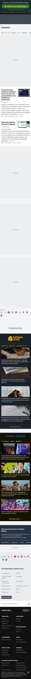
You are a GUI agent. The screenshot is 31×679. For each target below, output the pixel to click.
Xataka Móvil (5, 621)
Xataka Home (15, 339)
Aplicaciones (5, 126)
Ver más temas (6, 597)
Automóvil (4, 102)
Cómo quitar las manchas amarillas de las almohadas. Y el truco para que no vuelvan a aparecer (13, 380)
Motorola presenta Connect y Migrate (8, 123)
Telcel (17, 592)
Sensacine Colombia (21, 667)
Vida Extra (18, 621)
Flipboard (23, 312)
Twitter (1, 312)
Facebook (5, 312)
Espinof (18, 631)
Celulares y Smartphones (5, 582)
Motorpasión (19, 639)
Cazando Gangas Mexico (6, 577)
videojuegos (5, 592)
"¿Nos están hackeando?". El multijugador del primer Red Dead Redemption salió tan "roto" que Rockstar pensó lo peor (14, 494)
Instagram (12, 312)
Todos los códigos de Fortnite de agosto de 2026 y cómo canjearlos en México (15, 512)
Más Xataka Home (14, 426)
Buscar (28, 603)
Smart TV (12, 346)
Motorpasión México (21, 670)
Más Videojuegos (14, 519)
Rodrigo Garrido (10, 116)
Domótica (4, 346)
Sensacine (18, 629)
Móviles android (6, 589)
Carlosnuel (8, 143)
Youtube (8, 312)
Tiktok (1, 315)
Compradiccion (6, 654)
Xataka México (6, 663)
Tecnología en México (22, 586)
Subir (24, 610)
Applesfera (4, 623)
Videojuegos (15, 436)
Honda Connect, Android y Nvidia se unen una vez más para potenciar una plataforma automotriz (8, 95)
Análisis (22, 542)
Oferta (14, 33)
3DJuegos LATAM (20, 663)
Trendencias (5, 650)
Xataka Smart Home (7, 625)
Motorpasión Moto (21, 642)
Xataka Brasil (5, 665)
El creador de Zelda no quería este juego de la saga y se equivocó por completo (15, 475)
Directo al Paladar (6, 639)
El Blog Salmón (20, 650)
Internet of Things (22, 346)
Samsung (24, 33)
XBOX (12, 441)
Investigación (14, 542)
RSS (19, 312)
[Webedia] (6, 611)
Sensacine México (21, 665)
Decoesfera (5, 652)
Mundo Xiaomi (5, 628)
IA (18, 33)
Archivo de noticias (16, 328)
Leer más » (21, 114)
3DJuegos (18, 618)
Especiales (19, 576)
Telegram (16, 312)
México (18, 589)
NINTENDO (18, 441)
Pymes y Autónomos (21, 652)
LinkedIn (27, 312)
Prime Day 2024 (6, 586)
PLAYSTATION (5, 441)
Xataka (3, 618)
